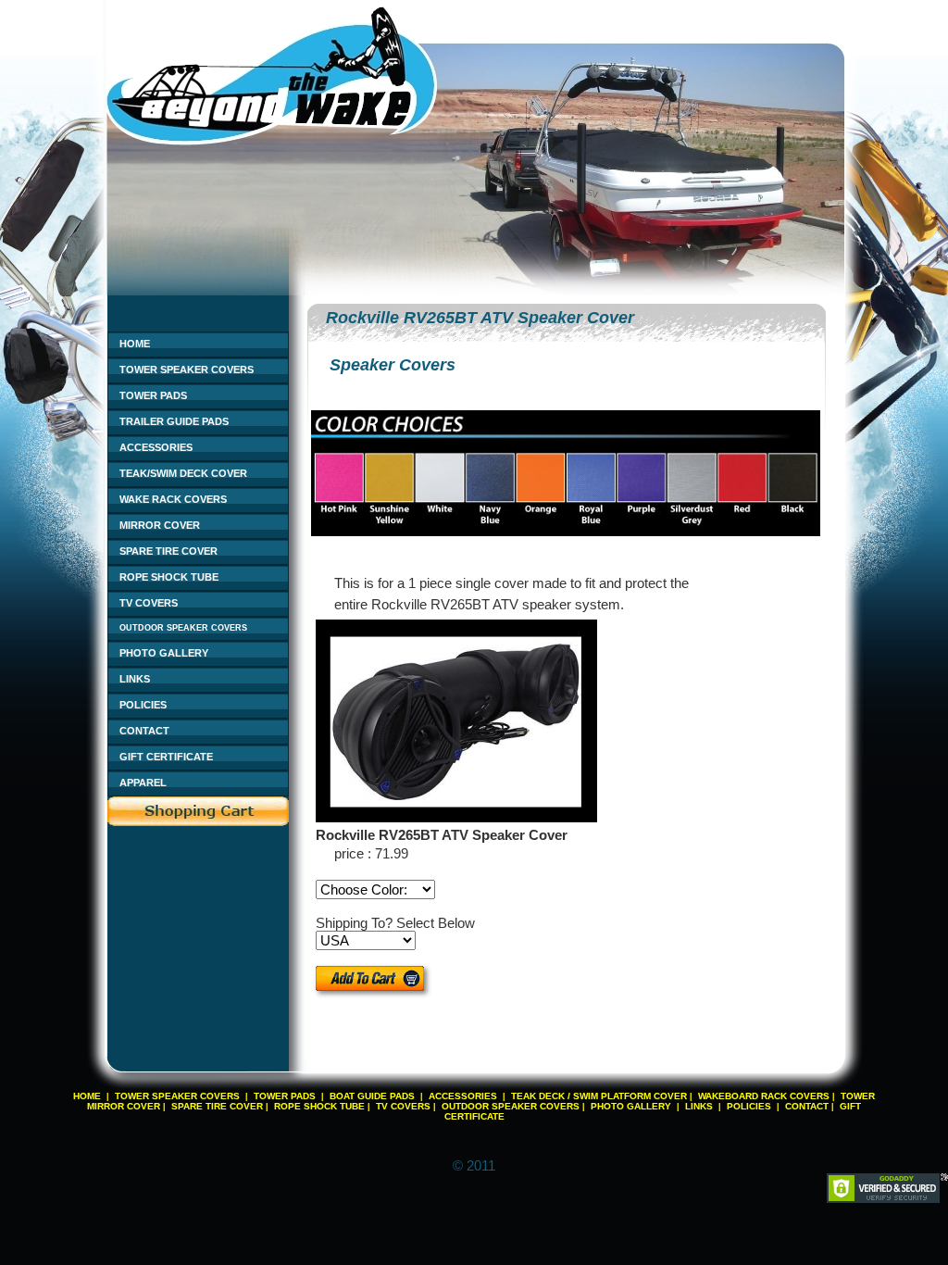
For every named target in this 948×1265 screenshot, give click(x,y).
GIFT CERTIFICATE (166, 756)
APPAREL (143, 782)
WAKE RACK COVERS (173, 499)
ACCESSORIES (156, 447)
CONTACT (144, 730)
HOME (134, 343)
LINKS (134, 678)
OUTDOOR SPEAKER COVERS (183, 627)
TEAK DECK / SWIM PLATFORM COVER (599, 1096)
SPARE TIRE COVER (168, 551)
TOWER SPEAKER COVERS (186, 369)
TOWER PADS (153, 395)
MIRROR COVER (159, 525)
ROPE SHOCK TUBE (168, 576)
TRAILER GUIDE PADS (174, 421)
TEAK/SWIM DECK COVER (183, 473)
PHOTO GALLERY (163, 652)
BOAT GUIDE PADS (372, 1096)
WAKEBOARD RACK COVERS (764, 1096)
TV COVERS (148, 602)
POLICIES (143, 704)
